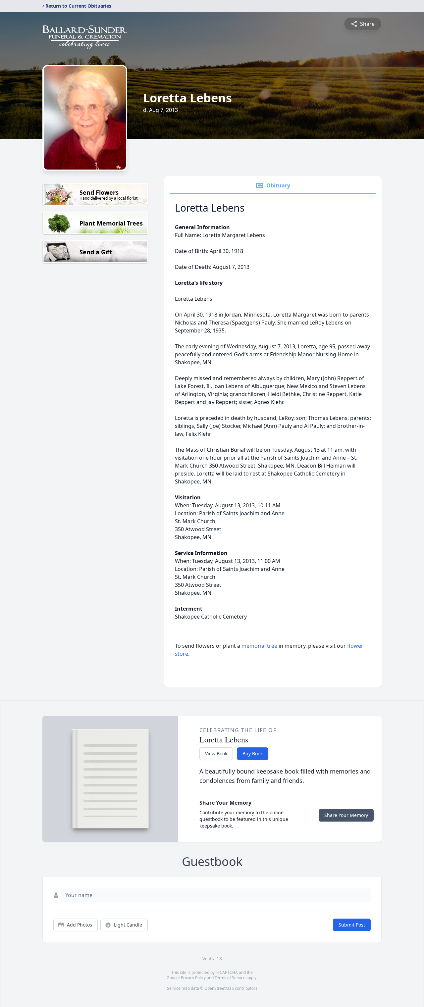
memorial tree (259, 645)
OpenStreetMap (219, 988)
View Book (216, 753)
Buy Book (252, 753)
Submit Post (352, 925)
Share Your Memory (346, 815)
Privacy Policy (193, 978)
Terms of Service (230, 978)
